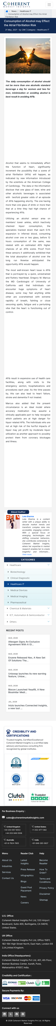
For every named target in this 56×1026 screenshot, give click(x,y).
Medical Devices (18, 590)
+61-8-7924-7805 (11, 843)
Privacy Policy (46, 888)
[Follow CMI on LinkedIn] (4, 1014)
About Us (7, 860)
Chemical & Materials (20, 608)
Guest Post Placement (26, 889)
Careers (25, 902)
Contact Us (8, 878)
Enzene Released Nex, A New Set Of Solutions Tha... (26, 659)
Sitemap (43, 899)
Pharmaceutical (18, 602)
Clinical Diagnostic (20, 578)
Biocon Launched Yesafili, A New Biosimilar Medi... (26, 691)
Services (6, 872)
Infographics (27, 875)
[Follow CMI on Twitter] (10, 1014)
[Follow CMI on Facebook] (16, 1014)
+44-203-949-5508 (13, 833)
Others (13, 621)
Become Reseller (43, 862)
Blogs (23, 881)
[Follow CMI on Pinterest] (22, 1014)
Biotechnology (17, 571)
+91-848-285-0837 (40, 843)
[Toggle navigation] (49, 4)
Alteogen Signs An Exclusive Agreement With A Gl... (24, 643)
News (13, 11)
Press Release (28, 869)
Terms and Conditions (45, 880)
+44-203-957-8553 (12, 830)
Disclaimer (44, 894)
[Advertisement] (28, 130)
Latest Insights (25, 862)
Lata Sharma (28, 516)
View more (27, 554)
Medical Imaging (18, 596)
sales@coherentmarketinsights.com (25, 817)
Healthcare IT (25, 11)
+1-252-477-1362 (39, 830)
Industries (7, 866)
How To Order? (43, 871)
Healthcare (15, 565)
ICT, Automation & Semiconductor (27, 615)
